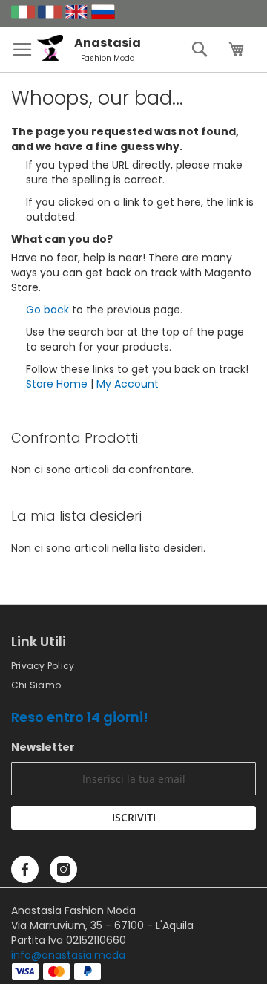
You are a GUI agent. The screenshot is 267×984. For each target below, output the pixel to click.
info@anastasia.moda (68, 955)
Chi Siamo (36, 685)
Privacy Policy (42, 665)
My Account (127, 384)
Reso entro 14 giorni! (79, 717)
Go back (47, 309)
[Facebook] (25, 869)
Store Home (57, 384)
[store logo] (55, 57)
